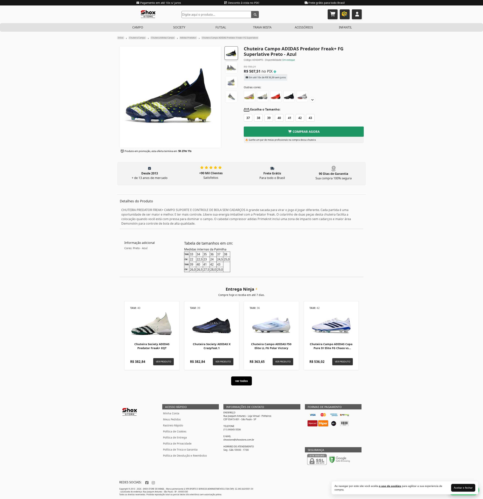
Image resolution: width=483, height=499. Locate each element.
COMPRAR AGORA (306, 132)
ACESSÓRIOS (304, 27)
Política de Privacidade (177, 443)
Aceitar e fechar (463, 487)
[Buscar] (255, 14)
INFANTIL (345, 27)
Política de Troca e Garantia (180, 449)
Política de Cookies (174, 431)
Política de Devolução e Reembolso (185, 455)
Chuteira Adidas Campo (162, 37)
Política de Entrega (175, 437)
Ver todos (241, 381)
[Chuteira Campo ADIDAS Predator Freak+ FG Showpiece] (302, 96)
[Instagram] (153, 482)
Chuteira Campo (137, 37)
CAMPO (137, 27)
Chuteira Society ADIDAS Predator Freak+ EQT (151, 346)
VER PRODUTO (163, 361)
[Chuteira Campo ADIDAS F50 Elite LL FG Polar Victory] (271, 325)
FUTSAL (220, 27)
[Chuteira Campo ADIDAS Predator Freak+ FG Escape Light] (289, 96)
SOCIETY (179, 27)
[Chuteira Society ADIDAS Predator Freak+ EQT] (152, 325)
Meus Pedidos (172, 419)
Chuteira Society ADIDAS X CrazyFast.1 (212, 346)
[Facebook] (146, 482)
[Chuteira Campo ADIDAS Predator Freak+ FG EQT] (262, 96)
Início (120, 37)
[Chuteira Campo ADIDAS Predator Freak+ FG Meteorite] (275, 96)
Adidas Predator (188, 37)
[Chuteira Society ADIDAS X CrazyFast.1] (212, 325)
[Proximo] (312, 99)
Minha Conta (171, 413)
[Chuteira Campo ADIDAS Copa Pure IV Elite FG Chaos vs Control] (331, 325)
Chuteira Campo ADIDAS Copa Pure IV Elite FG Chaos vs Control (331, 348)
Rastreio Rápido (173, 425)
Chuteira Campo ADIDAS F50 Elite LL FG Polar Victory (271, 346)
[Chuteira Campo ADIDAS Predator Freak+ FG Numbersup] (249, 96)
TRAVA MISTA (262, 27)
